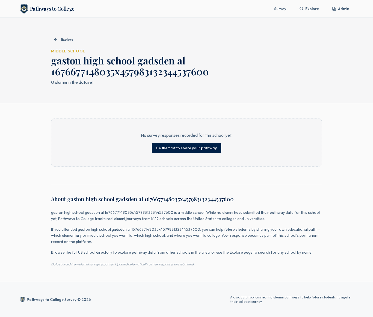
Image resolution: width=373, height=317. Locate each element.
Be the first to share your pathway (186, 148)
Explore (312, 8)
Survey (280, 8)
